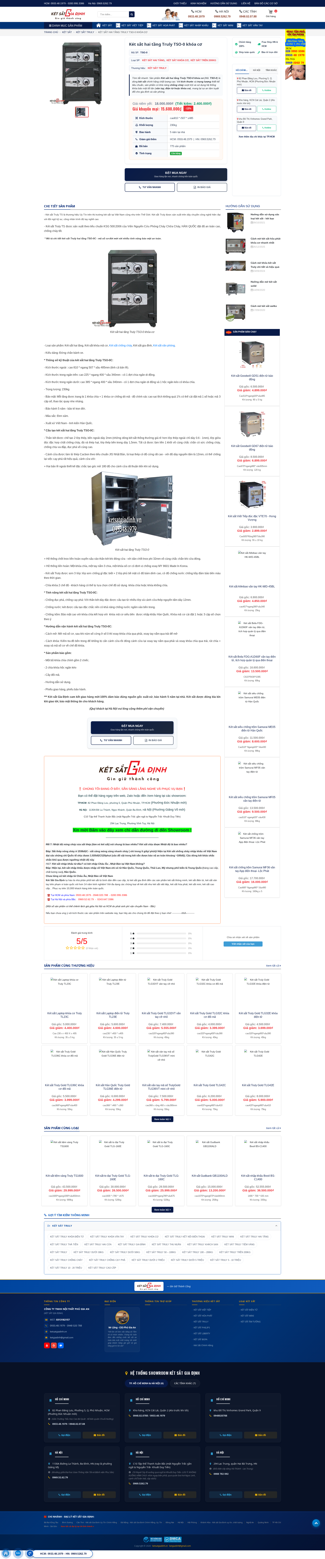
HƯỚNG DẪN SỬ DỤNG (223, 3)
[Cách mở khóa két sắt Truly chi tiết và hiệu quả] (236, 265)
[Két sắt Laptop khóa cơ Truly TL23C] (64, 992)
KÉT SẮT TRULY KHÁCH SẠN (202, 1244)
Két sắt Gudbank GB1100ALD (210, 1175)
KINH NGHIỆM (198, 3)
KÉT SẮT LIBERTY (202, 1333)
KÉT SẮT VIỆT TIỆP (132, 25)
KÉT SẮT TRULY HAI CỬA (98, 1244)
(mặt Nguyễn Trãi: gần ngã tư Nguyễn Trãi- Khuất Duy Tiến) (148, 816)
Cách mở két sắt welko (264, 306)
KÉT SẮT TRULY (85, 32)
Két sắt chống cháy (120, 345)
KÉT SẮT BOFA (200, 1339)
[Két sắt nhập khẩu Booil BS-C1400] (258, 1154)
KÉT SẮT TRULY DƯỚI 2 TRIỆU (148, 1260)
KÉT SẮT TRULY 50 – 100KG (161, 1252)
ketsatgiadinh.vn (58, 1331)
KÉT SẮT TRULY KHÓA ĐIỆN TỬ (67, 1237)
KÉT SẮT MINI (225, 25)
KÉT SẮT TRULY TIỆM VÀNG (239, 1244)
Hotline (267, 90)
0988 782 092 (221, 1473)
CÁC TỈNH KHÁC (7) (185, 1383)
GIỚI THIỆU (180, 3)
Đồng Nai (170, 1522)
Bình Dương (67, 1522)
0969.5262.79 (104, 3)
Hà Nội (83, 809)
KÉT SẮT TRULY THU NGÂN (166, 1244)
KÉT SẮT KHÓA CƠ (178, 60)
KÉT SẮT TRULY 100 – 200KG (197, 1252)
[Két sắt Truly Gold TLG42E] (258, 1064)
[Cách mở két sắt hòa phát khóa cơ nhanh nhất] (236, 246)
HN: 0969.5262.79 (205, 139)
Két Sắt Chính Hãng (203, 1345)
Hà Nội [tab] (256, 70)
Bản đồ (248, 90)
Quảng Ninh (263, 1522)
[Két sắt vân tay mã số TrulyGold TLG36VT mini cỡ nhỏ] (161, 1064)
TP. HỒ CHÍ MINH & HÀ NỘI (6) (146, 1383)
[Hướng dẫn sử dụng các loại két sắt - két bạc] (236, 222)
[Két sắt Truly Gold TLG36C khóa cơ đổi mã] (64, 1064)
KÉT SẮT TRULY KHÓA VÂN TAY (107, 1237)
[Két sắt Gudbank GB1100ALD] (209, 1154)
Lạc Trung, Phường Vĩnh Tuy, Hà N (133, 823)
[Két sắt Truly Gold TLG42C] (209, 1064)
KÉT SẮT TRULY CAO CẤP (102, 1268)
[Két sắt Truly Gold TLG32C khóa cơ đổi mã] (209, 992)
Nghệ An (250, 1522)
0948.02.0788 (140, 1415)
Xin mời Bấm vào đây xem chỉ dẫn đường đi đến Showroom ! (132, 830)
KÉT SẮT (107, 25)
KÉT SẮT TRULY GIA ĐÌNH (131, 1244)
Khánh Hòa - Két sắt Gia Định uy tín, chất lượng (221, 1522)
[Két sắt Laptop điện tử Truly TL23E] (113, 992)
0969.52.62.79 (60, 1477)
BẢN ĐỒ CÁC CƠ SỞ (266, 3)
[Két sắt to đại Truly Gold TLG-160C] (161, 1154)
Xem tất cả (272, 965)
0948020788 (220, 1415)
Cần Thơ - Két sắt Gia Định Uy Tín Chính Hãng (97, 1522)
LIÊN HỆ (245, 3)
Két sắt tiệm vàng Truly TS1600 (64, 1175)
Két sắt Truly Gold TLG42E (258, 1085)
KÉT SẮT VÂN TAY (253, 25)
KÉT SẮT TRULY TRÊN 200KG (235, 1252)
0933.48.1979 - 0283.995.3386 (67, 3)
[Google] (54, 1345)
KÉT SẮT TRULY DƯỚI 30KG (89, 1252)
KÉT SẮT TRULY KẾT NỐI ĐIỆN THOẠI (185, 1237)
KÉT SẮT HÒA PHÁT (203, 1315)
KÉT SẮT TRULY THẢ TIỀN (64, 1244)
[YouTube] (47, 1345)
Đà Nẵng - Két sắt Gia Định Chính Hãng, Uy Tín (141, 1522)
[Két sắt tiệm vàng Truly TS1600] (64, 1154)
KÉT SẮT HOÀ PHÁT (164, 25)
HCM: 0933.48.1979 (181, 139)
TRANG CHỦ (51, 32)
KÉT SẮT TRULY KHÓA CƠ (144, 1237)
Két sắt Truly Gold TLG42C (210, 1085)
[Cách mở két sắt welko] (236, 312)
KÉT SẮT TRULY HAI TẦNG (254, 1237)
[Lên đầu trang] (316, 1523)
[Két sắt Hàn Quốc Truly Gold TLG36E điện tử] (113, 1064)
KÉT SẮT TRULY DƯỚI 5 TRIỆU (187, 1260)
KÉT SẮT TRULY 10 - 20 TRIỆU (66, 1268)
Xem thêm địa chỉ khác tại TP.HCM (257, 137)
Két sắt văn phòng (164, 345)
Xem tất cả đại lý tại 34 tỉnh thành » (77, 1526)
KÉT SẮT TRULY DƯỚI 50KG (125, 1252)
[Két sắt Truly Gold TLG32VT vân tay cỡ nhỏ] (161, 992)
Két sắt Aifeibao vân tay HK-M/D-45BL (252, 586)
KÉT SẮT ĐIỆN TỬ (249, 1309)
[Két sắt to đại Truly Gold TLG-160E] (113, 1154)
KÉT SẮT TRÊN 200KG (203, 60)
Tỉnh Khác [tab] (271, 70)
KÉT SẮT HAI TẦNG (153, 60)
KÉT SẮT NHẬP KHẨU (196, 25)
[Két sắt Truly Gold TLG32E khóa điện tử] (258, 992)
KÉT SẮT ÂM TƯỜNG (251, 1321)
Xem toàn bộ (161, 1119)
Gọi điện (65, 1435)
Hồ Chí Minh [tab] (242, 70)
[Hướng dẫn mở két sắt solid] (236, 289)
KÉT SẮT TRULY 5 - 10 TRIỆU (225, 1260)
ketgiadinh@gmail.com (61, 1337)
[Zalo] (61, 1345)
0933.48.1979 (196, 16)
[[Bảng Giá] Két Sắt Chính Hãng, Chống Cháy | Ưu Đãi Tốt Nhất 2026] (68, 14)
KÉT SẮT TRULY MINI (222, 1237)
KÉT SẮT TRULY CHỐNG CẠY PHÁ (107, 1260)
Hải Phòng (192, 1522)
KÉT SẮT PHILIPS (202, 1327)
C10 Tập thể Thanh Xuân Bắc (100, 816)
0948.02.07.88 (248, 16)
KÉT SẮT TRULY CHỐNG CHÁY (66, 1260)
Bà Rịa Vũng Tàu (51, 1522)
